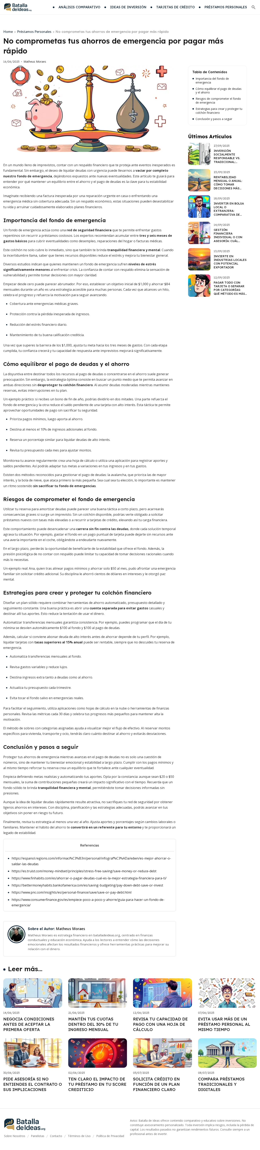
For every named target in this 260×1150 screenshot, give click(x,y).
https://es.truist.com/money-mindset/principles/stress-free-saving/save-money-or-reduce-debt (84, 871)
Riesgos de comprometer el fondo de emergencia (218, 100)
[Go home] (17, 7)
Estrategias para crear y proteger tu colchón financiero (219, 111)
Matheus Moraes (35, 61)
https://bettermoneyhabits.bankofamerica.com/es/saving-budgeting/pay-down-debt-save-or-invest (87, 885)
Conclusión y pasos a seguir (214, 119)
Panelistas (37, 1136)
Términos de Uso (79, 1136)
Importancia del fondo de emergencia (212, 80)
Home (8, 31)
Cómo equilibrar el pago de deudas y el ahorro (219, 90)
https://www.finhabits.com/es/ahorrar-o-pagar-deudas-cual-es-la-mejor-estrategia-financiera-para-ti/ (89, 878)
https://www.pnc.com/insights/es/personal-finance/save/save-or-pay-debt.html (71, 892)
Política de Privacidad (110, 1136)
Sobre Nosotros (14, 1136)
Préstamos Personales (34, 31)
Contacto (56, 1136)
